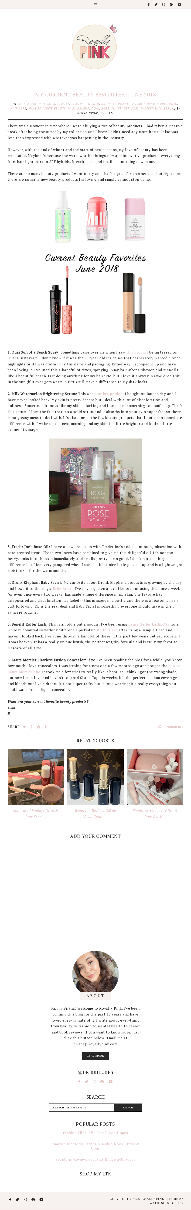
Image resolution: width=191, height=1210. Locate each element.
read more (95, 1055)
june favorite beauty (47, 108)
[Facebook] (149, 4)
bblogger (47, 104)
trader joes (128, 108)
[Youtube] (180, 4)
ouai (95, 108)
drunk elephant (115, 104)
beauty (63, 104)
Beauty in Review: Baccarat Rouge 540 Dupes (95, 1159)
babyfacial (27, 104)
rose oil (108, 108)
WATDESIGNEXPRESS (166, 1203)
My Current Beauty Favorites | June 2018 (95, 94)
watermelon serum (157, 108)
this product (137, 352)
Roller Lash (107, 630)
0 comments (173, 726)
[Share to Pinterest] (39, 727)
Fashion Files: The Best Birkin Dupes (95, 1132)
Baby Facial (63, 588)
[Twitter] (156, 4)
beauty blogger (85, 104)
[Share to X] (25, 727)
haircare (18, 108)
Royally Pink (153, 1199)
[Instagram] (163, 4)
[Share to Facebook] (32, 727)
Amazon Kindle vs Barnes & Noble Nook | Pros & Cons (95, 1146)
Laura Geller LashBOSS (148, 624)
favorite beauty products (154, 104)
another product (109, 393)
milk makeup (78, 108)
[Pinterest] (171, 4)
